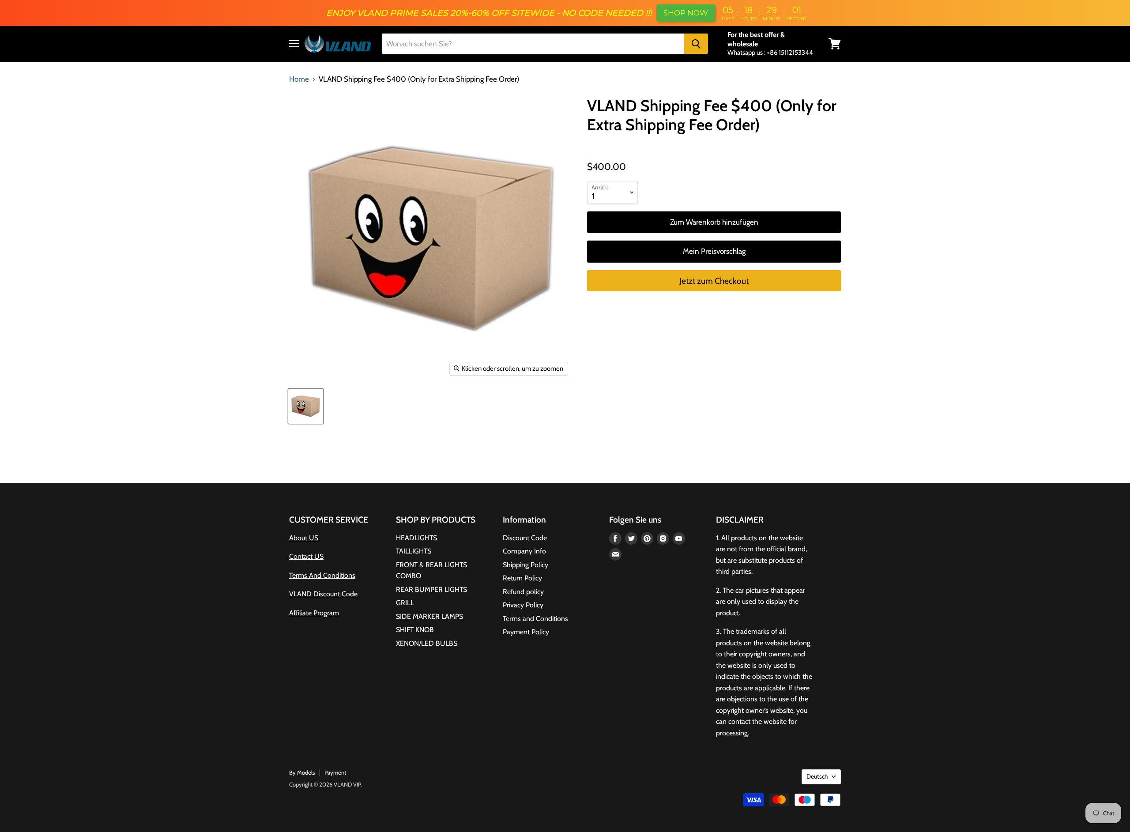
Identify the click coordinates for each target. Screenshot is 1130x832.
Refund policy (523, 591)
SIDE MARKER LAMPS (429, 616)
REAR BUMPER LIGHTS (431, 589)
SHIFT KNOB (415, 629)
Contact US (306, 556)
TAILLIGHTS (413, 551)
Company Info (524, 551)
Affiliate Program (314, 613)
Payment (335, 772)
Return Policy (522, 578)
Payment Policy (526, 632)
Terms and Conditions (535, 618)
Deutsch (817, 776)
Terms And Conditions (322, 575)
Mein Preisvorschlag (714, 251)
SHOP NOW (685, 12)
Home (299, 79)
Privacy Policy (523, 605)
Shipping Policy (525, 565)
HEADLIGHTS (416, 538)
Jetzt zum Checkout (714, 281)
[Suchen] (696, 44)
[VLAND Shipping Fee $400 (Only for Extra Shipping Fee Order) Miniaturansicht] (305, 406)
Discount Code (525, 538)
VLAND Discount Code (323, 594)
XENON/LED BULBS (426, 643)
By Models (302, 772)
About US (303, 538)
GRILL (405, 603)
